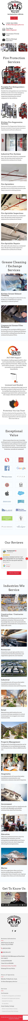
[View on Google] (7, 551)
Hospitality (6, 774)
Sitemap (3, 968)
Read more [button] (9, 562)
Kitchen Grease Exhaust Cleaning (11, 294)
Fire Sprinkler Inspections (12, 213)
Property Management (10, 742)
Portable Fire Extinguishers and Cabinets (12, 87)
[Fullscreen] (25, 905)
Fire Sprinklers (7, 184)
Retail (3, 710)
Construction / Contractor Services (12, 615)
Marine (4, 868)
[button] (1, 558)
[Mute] (22, 905)
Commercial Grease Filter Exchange (12, 326)
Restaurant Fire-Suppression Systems (11, 998)
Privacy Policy (11, 968)
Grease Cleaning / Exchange (7, 1006)
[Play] (3, 905)
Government (6, 804)
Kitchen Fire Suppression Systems (12, 123)
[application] (14, 899)
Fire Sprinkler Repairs (10, 243)
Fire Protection (4, 993)
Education (5, 834)
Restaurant (5, 650)
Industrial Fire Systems (11, 154)
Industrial (5, 680)
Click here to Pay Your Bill (8, 966)
